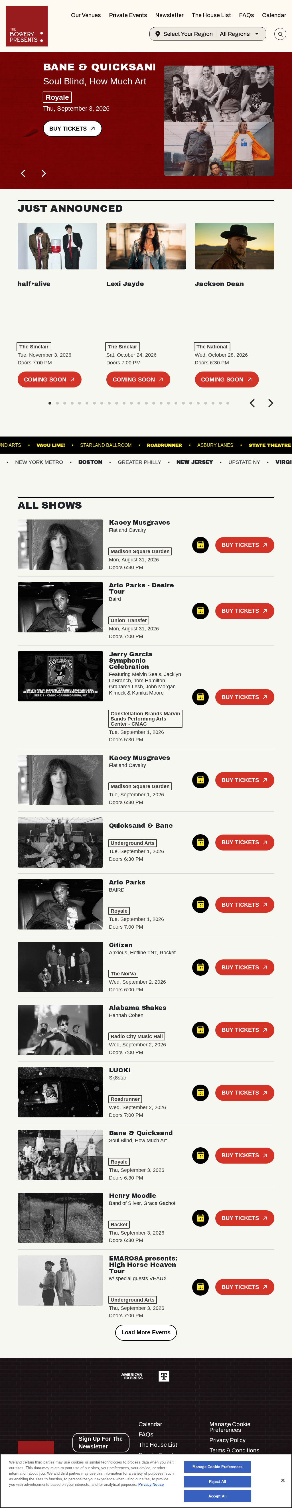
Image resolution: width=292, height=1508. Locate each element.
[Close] (283, 1480)
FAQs (246, 15)
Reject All (217, 1481)
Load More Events (146, 1332)
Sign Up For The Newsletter (101, 1443)
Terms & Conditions (234, 1450)
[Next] (43, 173)
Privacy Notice (151, 1484)
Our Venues (86, 15)
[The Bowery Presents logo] (27, 26)
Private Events (128, 15)
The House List (211, 15)
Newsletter (169, 15)
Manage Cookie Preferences (217, 1467)
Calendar (274, 15)
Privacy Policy (227, 1440)
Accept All (217, 1496)
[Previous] (24, 173)
